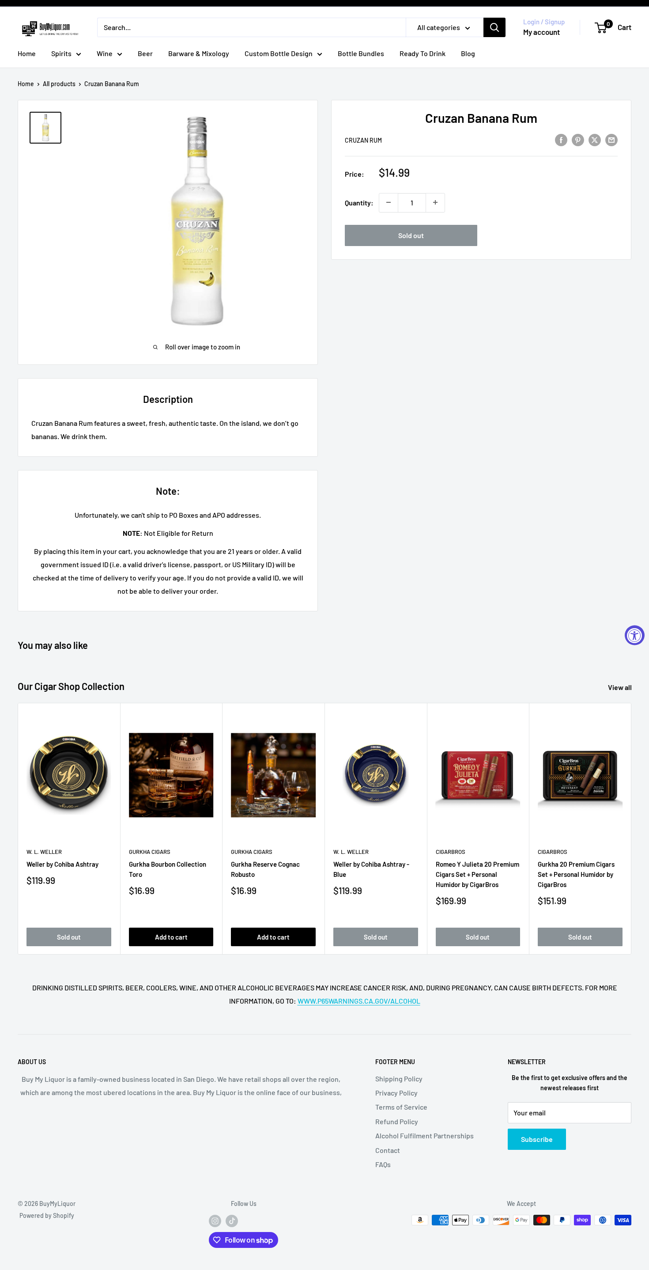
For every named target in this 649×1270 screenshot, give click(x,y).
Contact (387, 1150)
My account (541, 31)
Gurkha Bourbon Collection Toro (167, 869)
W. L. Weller (44, 851)
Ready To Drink (422, 53)
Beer (145, 53)
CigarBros (450, 851)
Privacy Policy (396, 1092)
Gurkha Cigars (149, 851)
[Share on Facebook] (561, 139)
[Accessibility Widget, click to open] (635, 635)
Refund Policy (396, 1121)
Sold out (411, 235)
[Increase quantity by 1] (435, 202)
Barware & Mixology (198, 53)
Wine (105, 53)
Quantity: (359, 202)
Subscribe (537, 1139)
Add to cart (171, 936)
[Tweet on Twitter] (595, 139)
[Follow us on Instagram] (215, 1221)
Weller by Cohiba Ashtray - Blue (371, 869)
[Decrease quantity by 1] (388, 202)
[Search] (494, 27)
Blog (468, 53)
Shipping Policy (399, 1078)
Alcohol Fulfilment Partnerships (424, 1135)
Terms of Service (401, 1107)
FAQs (383, 1164)
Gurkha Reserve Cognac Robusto (265, 869)
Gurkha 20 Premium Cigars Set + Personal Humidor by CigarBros (576, 874)
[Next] (631, 828)
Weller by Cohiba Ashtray (62, 864)
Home (27, 53)
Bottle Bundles (361, 53)
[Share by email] (611, 139)
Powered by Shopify (46, 1215)
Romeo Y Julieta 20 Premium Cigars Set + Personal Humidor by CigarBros (477, 874)
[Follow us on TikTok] (232, 1221)
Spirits (61, 53)
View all (620, 687)
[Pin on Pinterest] (578, 139)
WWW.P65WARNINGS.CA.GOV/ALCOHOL (359, 1001)
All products (59, 83)
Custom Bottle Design (279, 53)
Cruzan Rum (363, 140)
